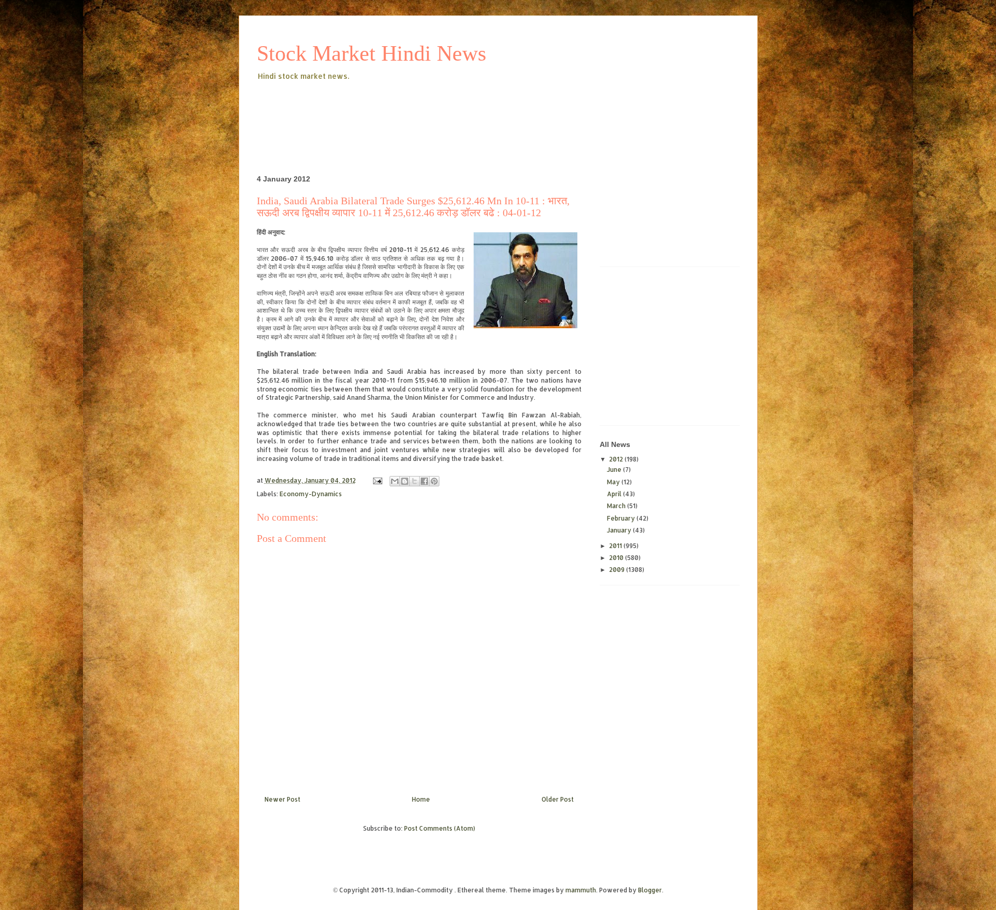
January (620, 530)
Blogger (650, 890)
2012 (617, 459)
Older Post (558, 799)
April (615, 494)
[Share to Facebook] (424, 481)
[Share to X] (414, 481)
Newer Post (282, 799)
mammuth (580, 890)
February (622, 518)
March (617, 506)
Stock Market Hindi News (371, 53)
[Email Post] (377, 480)
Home (421, 799)
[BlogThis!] (404, 481)
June (615, 469)
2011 (616, 546)
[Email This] (395, 481)
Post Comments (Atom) (439, 828)
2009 (617, 569)
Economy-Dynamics (311, 494)
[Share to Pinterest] (434, 481)
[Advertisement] (445, 111)
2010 (617, 558)
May (614, 482)
